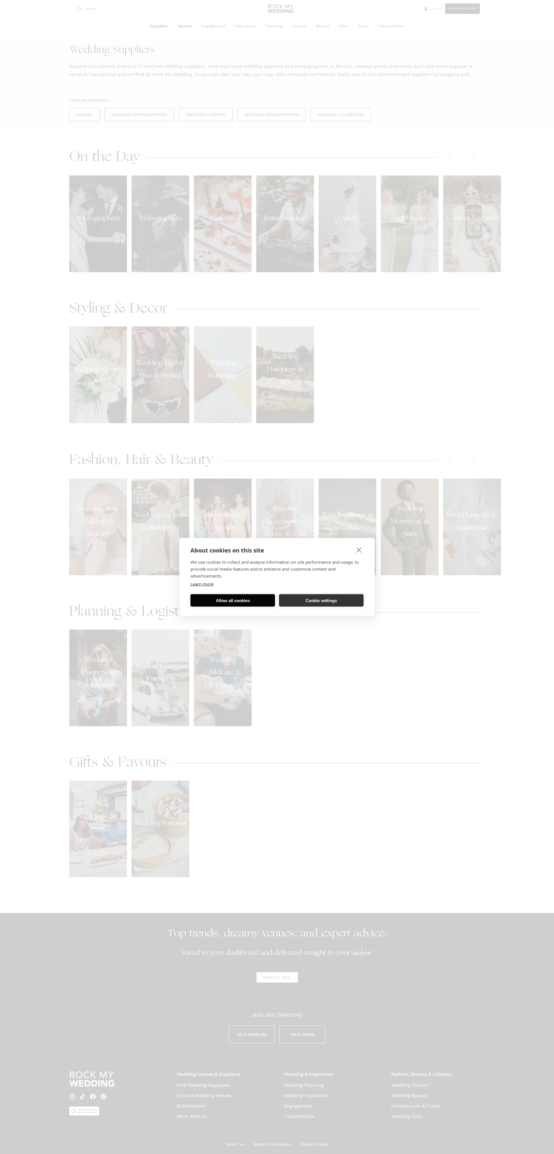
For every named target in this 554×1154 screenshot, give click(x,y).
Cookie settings (321, 600)
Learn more (202, 584)
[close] (359, 549)
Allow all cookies (233, 600)
